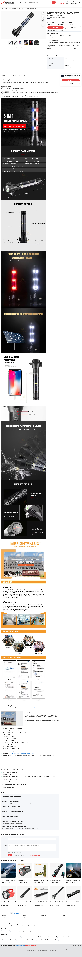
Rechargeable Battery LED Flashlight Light (26, 939)
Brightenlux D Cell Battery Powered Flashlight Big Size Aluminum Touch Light (40, 903)
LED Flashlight (26, 8)
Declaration (53, 952)
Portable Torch (40, 931)
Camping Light (44, 915)
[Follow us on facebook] (71, 945)
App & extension (66, 6)
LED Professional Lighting (17, 8)
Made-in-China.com (36, 950)
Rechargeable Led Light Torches (43, 939)
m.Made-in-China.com (43, 950)
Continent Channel (55, 949)
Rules (80, 6)
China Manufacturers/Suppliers (31, 949)
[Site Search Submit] (54, 2)
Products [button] (20, 2)
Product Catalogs (18, 913)
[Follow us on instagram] (75, 945)
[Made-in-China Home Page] (7, 2)
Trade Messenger (20, 945)
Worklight (20, 753)
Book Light (43, 917)
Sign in (79, 3)
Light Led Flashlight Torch (52, 936)
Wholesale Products (41, 949)
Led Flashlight (3, 915)
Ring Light (24, 753)
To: (7, 842)
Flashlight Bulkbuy (54, 939)
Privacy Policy (59, 952)
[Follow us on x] (73, 945)
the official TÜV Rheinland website (36, 707)
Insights (66, 949)
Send (10, 855)
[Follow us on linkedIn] (80, 945)
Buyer (53, 6)
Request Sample (67, 30)
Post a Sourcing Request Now (34, 855)
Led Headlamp (24, 915)
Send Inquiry (55, 27)
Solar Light (23, 917)
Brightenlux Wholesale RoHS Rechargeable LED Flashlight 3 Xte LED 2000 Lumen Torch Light (41, 880)
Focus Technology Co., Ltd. (32, 952)
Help (59, 6)
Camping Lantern (30, 753)
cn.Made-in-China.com (52, 950)
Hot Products (16, 949)
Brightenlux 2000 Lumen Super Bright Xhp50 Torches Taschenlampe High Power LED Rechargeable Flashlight (73, 880)
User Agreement (47, 952)
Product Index (61, 949)
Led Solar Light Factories (26, 936)
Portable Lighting (14, 931)
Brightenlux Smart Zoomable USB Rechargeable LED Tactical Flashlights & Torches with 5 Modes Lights (73, 903)
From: (7, 838)
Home (2, 8)
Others (2, 920)
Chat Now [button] (73, 27)
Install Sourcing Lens (31, 945)
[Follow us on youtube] (76, 945)
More (2, 941)
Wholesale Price (48, 949)
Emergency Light (33, 8)
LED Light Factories (5, 936)
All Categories (5, 6)
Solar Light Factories (16, 936)
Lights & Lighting (8, 8)
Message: (6, 845)
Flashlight (11, 753)
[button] (50, 2)
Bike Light (63, 915)
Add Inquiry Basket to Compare (23, 47)
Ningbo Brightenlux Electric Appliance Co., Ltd (58, 17)
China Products (22, 949)
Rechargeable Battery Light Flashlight (9, 939)
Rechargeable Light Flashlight (64, 936)
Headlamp (16, 753)
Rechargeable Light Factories (39, 936)
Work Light (3, 917)
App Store (4, 945)
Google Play (11, 945)
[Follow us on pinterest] (78, 945)
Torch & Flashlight (5, 931)
